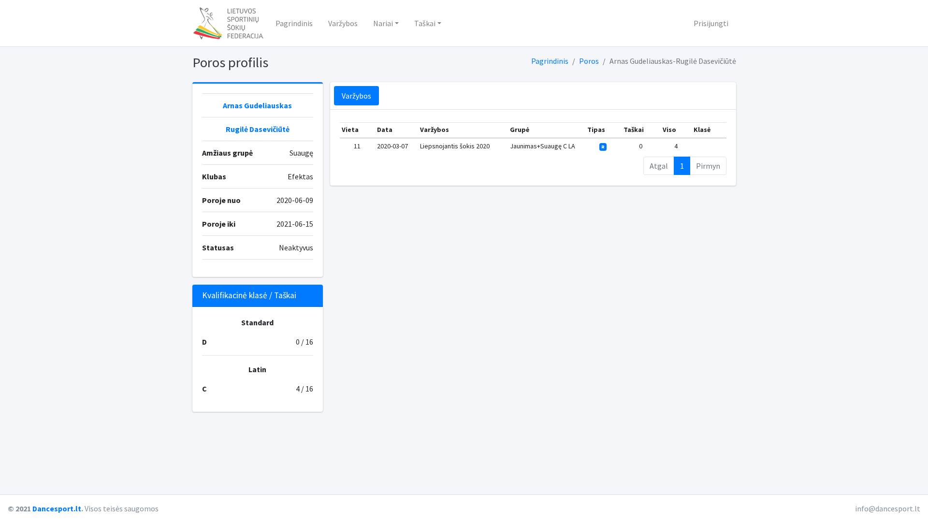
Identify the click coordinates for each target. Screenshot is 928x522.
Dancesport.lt (56, 508)
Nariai (383, 23)
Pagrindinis (294, 23)
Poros (589, 61)
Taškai (424, 23)
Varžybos (343, 23)
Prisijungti (711, 23)
